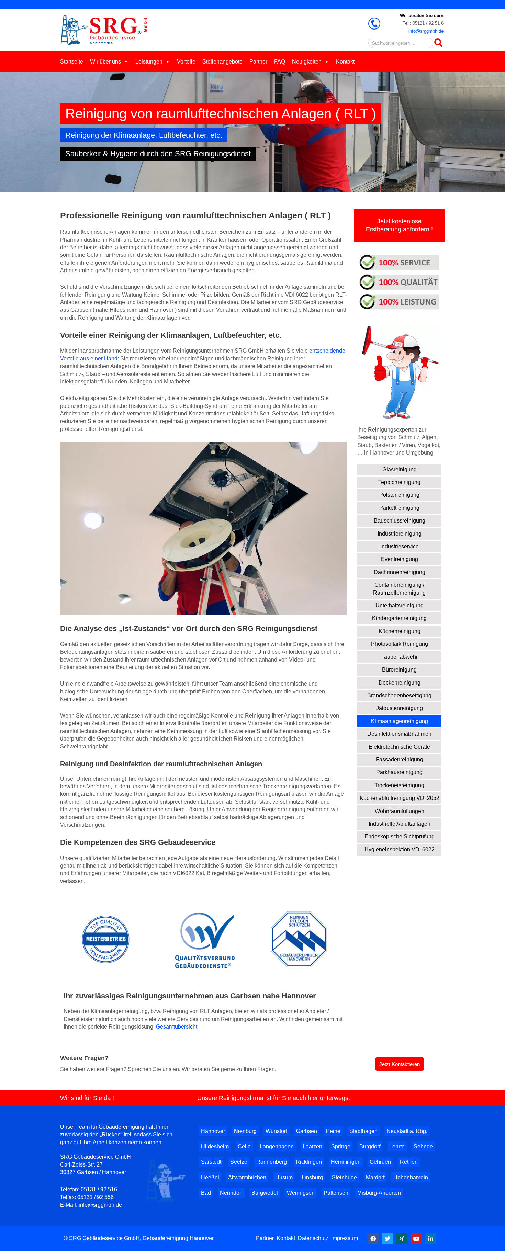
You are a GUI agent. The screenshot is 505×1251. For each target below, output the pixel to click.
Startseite (71, 62)
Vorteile (186, 62)
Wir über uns (105, 62)
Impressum (344, 1238)
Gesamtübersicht (176, 1027)
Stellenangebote (222, 62)
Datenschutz (313, 1238)
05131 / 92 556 (95, 1197)
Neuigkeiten (307, 62)
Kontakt (345, 62)
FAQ (279, 62)
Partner (258, 62)
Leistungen (148, 62)
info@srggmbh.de (426, 31)
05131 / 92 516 (99, 1189)
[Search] (438, 43)
